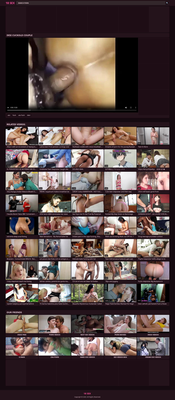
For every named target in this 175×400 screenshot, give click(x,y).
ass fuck (21, 115)
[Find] (167, 3)
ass (9, 115)
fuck (14, 115)
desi (28, 115)
